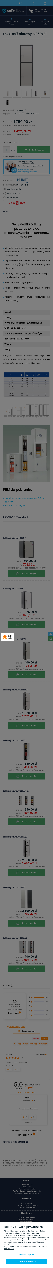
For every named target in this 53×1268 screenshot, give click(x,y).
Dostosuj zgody (26, 1254)
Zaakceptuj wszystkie (26, 1261)
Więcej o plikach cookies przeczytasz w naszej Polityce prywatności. (26, 1247)
